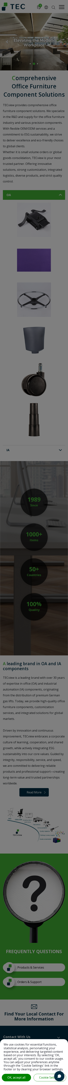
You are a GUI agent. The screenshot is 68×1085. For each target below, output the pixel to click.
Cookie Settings (50, 1077)
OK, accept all (16, 1077)
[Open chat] (59, 1076)
